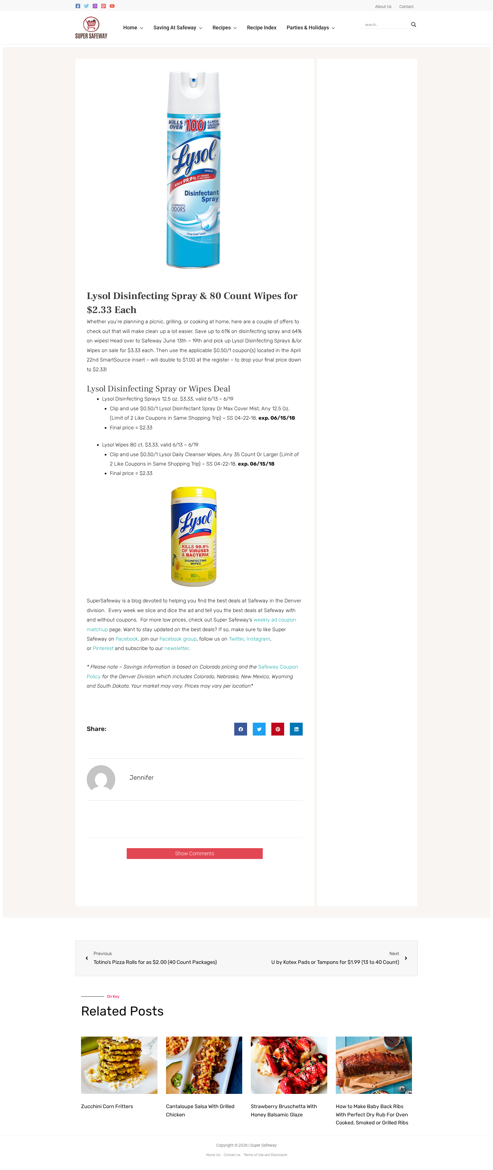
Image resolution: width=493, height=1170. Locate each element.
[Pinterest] (103, 6)
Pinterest (104, 648)
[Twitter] (86, 6)
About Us (213, 1155)
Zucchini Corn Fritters (107, 1106)
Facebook (127, 639)
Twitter (236, 639)
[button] (140, 27)
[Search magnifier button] (414, 25)
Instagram (258, 639)
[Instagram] (95, 6)
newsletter (176, 648)
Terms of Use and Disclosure (265, 1155)
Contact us (232, 1155)
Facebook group (178, 639)
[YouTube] (112, 6)
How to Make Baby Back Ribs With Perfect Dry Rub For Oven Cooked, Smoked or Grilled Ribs (372, 1114)
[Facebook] (77, 6)
